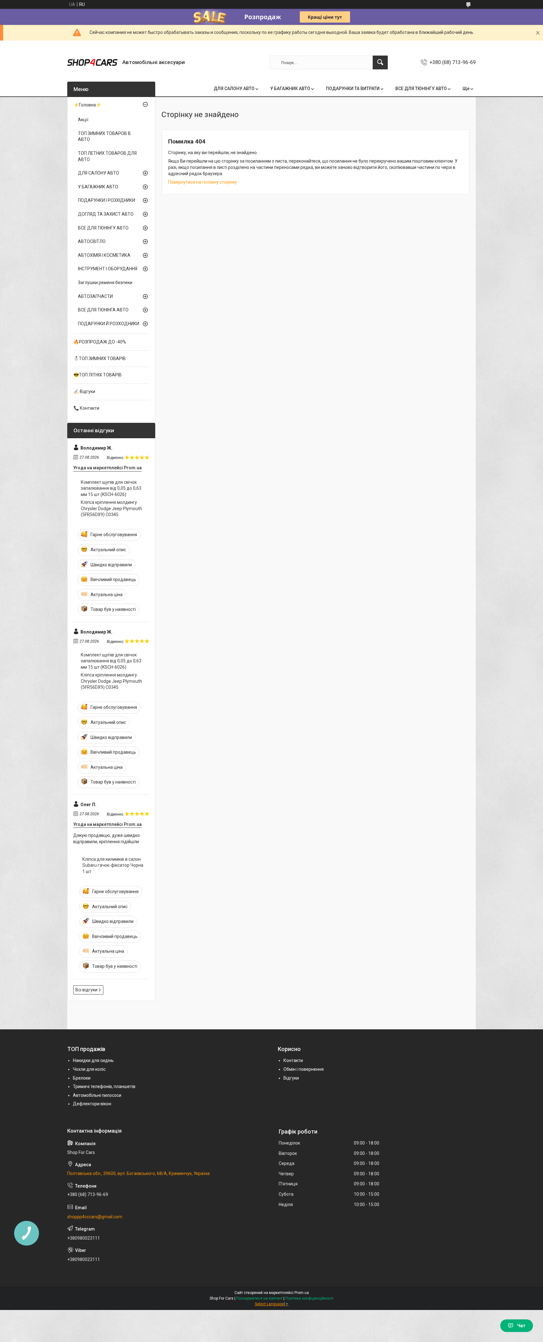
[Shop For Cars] (92, 62)
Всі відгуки (86, 989)
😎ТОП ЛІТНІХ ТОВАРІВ (98, 374)
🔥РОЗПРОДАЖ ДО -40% (100, 341)
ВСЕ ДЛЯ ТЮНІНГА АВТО (103, 309)
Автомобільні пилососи (97, 1095)
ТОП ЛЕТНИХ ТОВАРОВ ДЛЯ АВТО (107, 156)
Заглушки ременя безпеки (105, 282)
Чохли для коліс (89, 1069)
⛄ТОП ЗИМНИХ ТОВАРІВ (100, 358)
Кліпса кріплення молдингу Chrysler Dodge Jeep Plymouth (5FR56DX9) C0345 (111, 508)
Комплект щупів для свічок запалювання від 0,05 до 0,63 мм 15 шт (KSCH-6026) (111, 488)
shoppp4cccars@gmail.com (94, 1216)
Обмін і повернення (303, 1069)
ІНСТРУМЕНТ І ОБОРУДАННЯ (107, 268)
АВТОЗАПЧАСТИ (95, 296)
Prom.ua (301, 1293)
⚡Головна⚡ (87, 104)
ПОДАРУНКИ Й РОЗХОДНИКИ (108, 323)
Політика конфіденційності (309, 1298)
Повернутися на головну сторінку (202, 182)
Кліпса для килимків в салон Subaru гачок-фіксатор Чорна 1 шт (112, 865)
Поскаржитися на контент (259, 1298)
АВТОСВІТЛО (92, 241)
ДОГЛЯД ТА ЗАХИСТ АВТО (106, 214)
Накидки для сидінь (93, 1060)
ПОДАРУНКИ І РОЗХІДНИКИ (106, 200)
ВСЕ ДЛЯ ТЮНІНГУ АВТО (421, 88)
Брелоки (81, 1078)
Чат (521, 1325)
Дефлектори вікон (92, 1103)
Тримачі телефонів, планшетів (104, 1086)
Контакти (293, 1060)
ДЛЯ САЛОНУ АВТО (234, 88)
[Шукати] (380, 62)
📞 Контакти (86, 408)
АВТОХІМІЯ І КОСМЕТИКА (104, 255)
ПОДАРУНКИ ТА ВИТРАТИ (353, 88)
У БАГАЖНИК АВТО (290, 88)
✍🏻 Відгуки (84, 391)
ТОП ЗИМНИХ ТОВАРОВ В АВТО (104, 136)
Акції (83, 119)
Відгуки (291, 1078)
